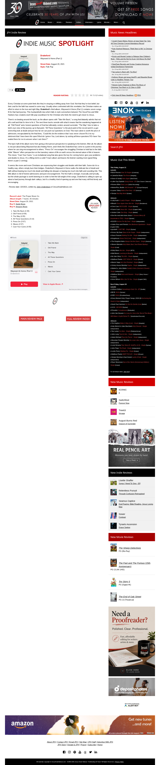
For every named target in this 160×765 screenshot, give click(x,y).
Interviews (88, 22)
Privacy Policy (119, 762)
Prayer (83, 745)
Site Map (82, 742)
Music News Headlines (123, 32)
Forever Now (124, 403)
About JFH (51, 742)
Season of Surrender (127, 424)
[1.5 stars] (75, 95)
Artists (59, 22)
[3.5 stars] (83, 95)
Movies (106, 22)
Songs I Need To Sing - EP (129, 483)
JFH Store (62, 745)
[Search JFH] (124, 22)
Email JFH (73, 742)
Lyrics (99, 22)
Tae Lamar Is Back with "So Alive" (124, 72)
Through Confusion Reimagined (131, 494)
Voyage (122, 413)
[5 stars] (88, 95)
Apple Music (20, 204)
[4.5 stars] (86, 95)
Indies (78, 22)
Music (50, 22)
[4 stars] (85, 95)
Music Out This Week (122, 160)
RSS (139, 95)
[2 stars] (77, 95)
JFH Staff (92, 742)
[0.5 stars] (71, 95)
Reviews (69, 22)
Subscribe (92, 745)
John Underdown (43, 187)
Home (42, 22)
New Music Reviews (121, 382)
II (119, 393)
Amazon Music (21, 207)
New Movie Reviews (121, 537)
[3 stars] (81, 95)
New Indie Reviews (121, 472)
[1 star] (73, 95)
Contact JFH (62, 742)
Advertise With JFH (105, 742)
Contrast (122, 517)
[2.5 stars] (79, 95)
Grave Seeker (124, 527)
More (116, 22)
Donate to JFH (73, 745)
